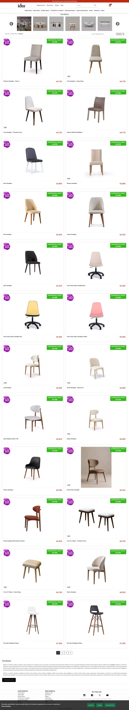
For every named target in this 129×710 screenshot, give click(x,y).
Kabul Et (91, 705)
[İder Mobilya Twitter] (100, 696)
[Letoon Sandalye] (96, 211)
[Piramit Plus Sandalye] (96, 467)
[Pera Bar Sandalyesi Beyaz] (32, 620)
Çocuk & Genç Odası (82, 10)
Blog (62, 5)
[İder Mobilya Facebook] (92, 696)
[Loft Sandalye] (32, 365)
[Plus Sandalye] (32, 212)
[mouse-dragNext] (117, 24)
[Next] (123, 58)
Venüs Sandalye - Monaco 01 (75, 388)
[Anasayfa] (22, 5)
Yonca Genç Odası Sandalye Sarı (12, 336)
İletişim (57, 5)
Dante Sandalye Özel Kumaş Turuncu (14, 541)
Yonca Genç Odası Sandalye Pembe (77, 336)
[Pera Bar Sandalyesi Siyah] (96, 620)
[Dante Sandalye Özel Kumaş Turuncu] (32, 518)
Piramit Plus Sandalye (73, 490)
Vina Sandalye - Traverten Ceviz (12, 132)
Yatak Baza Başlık (70, 10)
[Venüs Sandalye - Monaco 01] (96, 365)
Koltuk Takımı (21, 696)
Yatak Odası (36, 10)
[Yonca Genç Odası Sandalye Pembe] (96, 314)
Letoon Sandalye (71, 234)
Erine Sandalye (7, 183)
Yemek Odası (28, 10)
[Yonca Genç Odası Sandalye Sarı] (32, 314)
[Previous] (69, 58)
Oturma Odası (45, 10)
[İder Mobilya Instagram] (84, 696)
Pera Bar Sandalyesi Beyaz (11, 643)
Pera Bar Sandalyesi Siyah (74, 643)
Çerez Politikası (49, 700)
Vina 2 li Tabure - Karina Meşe (12, 592)
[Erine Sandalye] (32, 160)
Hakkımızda (48, 698)
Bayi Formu (50, 5)
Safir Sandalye (7, 285)
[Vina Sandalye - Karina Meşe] (96, 58)
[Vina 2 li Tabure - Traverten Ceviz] (96, 518)
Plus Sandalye (7, 234)
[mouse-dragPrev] (11, 24)
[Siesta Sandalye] (96, 569)
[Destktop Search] (95, 5)
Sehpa (91, 10)
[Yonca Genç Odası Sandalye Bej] (96, 262)
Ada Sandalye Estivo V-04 (10, 439)
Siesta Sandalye (71, 592)
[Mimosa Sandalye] (96, 160)
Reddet (100, 705)
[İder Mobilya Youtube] (107, 696)
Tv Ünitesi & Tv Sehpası (56, 10)
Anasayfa (7, 33)
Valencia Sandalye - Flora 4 (11, 81)
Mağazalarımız (41, 5)
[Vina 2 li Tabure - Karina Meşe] (32, 569)
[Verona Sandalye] (32, 467)
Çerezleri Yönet (110, 705)
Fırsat (102, 10)
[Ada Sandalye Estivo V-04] (32, 416)
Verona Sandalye (8, 490)
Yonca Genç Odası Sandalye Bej (76, 285)
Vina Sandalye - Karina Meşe (75, 81)
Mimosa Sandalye (72, 183)
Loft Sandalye (7, 388)
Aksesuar (97, 10)
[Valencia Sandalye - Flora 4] (32, 58)
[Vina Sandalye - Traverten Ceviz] (32, 109)
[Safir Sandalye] (32, 263)
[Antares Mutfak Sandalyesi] (96, 110)
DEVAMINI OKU (9, 680)
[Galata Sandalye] (96, 416)
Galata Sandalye (71, 439)
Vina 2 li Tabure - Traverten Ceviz (76, 541)
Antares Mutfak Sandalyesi (74, 132)
